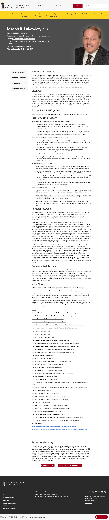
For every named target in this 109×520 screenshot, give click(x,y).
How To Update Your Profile (70, 465)
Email (49, 6)
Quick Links (41, 6)
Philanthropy (86, 14)
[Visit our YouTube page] (96, 492)
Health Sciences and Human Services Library (47, 499)
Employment (38, 517)
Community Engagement (53, 15)
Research (15, 14)
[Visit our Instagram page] (102, 492)
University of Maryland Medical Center (46, 494)
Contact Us (88, 503)
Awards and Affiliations (19, 78)
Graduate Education (9, 503)
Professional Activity (18, 88)
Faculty (69, 14)
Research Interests (18, 72)
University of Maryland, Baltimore (44, 492)
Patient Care (40, 15)
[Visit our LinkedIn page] (99, 492)
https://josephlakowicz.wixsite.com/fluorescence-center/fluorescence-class (54, 426)
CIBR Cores (6, 506)
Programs (6, 495)
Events (69, 6)
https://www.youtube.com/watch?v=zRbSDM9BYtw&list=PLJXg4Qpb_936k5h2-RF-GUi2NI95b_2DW (59, 429)
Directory (62, 6)
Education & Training (25, 15)
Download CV (48, 465)
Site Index (21, 517)
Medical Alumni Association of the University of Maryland (51, 496)
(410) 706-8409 (25, 46)
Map (44, 517)
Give (77, 6)
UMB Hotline (29, 517)
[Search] (105, 6)
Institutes (6, 500)
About (7, 14)
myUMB (55, 6)
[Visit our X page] (92, 492)
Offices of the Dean (9, 508)
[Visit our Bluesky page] (105, 492)
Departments (98, 14)
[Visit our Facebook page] (89, 492)
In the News (16, 83)
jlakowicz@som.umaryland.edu (23, 39)
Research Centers (8, 497)
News (77, 14)
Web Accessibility (12, 517)
